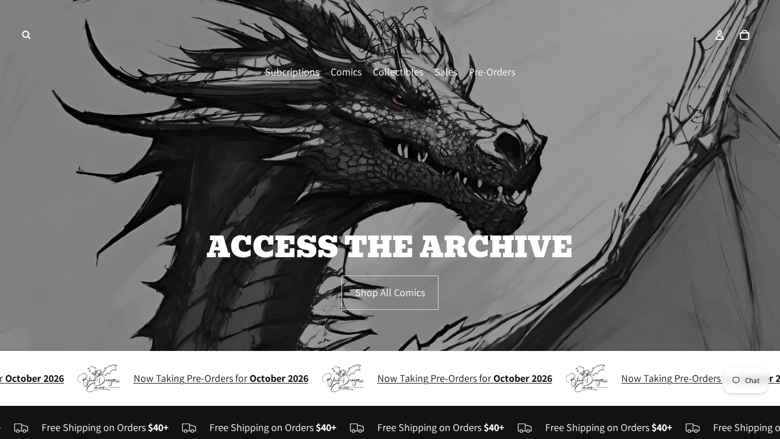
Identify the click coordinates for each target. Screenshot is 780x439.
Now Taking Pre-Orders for (207, 378)
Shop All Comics (390, 292)
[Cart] (744, 34)
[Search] (26, 34)
